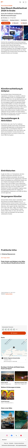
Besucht (16, 23)
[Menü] (24, 2)
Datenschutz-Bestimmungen (8, 445)
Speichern (6, 23)
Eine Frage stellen (5, 257)
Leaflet (14, 355)
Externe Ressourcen (8, 254)
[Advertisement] (14, 69)
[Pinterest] (21, 435)
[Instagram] (7, 435)
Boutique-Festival (14, 20)
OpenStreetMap (19, 355)
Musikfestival (5, 20)
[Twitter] (16, 435)
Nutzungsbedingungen (21, 445)
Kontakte (11, 443)
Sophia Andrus (8, 294)
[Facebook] (11, 435)
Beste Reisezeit (6, 5)
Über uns (6, 443)
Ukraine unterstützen (19, 443)
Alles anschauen (8, 37)
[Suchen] (20, 2)
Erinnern (15, 333)
